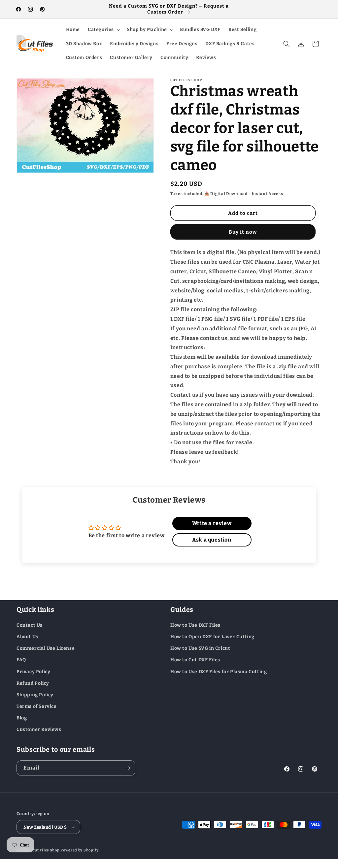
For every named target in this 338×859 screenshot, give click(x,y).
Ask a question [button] (211, 540)
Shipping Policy (35, 695)
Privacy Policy (33, 672)
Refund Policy (33, 683)
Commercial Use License (46, 648)
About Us (27, 637)
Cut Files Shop (46, 850)
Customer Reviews (39, 729)
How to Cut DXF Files (195, 660)
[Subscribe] (127, 768)
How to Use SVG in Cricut (200, 648)
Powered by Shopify (79, 850)
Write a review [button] (211, 523)
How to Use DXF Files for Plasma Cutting (218, 672)
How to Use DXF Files (195, 625)
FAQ (21, 660)
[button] (103, 30)
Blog (22, 718)
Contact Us (30, 625)
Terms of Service (37, 706)
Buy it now (243, 232)
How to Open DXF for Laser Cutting (212, 637)
